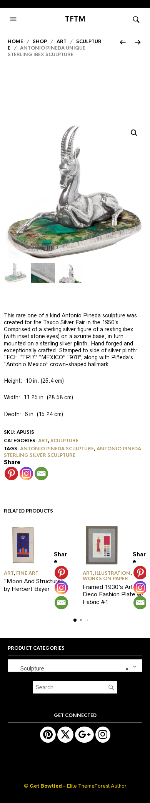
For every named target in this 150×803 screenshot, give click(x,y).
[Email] (41, 473)
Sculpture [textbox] (69, 668)
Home (15, 41)
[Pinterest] (11, 473)
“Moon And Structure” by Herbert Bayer (33, 585)
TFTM (75, 19)
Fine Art (27, 573)
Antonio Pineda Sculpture (57, 449)
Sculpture (64, 441)
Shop (40, 41)
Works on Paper (105, 579)
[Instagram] (26, 473)
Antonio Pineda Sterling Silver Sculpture (72, 452)
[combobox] (75, 665)
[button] (14, 19)
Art (62, 41)
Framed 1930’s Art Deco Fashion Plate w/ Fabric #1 (113, 594)
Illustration (112, 573)
